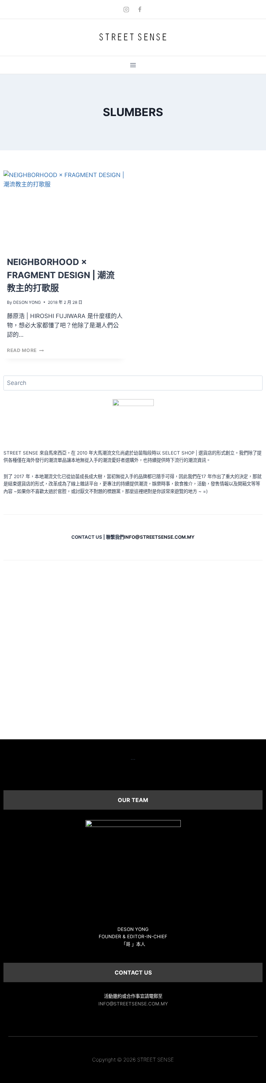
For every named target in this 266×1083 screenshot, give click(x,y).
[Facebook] (140, 9)
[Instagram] (126, 9)
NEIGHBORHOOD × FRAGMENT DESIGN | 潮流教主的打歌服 (61, 275)
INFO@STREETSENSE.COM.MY (133, 1003)
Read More (25, 350)
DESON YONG (27, 302)
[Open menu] (133, 65)
